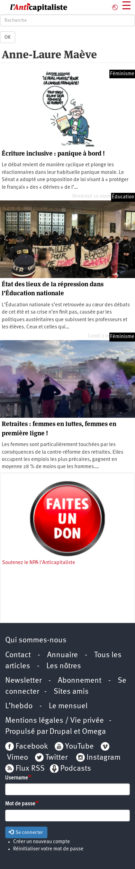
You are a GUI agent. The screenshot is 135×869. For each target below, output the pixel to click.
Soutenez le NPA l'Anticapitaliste (38, 562)
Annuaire (62, 655)
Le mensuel (68, 706)
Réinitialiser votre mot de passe (48, 849)
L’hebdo (19, 706)
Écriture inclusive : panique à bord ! (53, 153)
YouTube (78, 747)
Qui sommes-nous (35, 640)
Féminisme (122, 74)
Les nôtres (63, 666)
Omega (94, 732)
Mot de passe (20, 804)
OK (7, 37)
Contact (18, 655)
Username (16, 778)
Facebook (31, 747)
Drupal (61, 732)
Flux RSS (30, 769)
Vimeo (17, 758)
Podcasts (75, 769)
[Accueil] (34, 7)
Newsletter (23, 681)
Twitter (56, 758)
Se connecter (29, 832)
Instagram (103, 758)
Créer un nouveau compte (41, 842)
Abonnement (79, 681)
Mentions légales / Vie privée (54, 721)
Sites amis (71, 692)
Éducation (123, 197)
